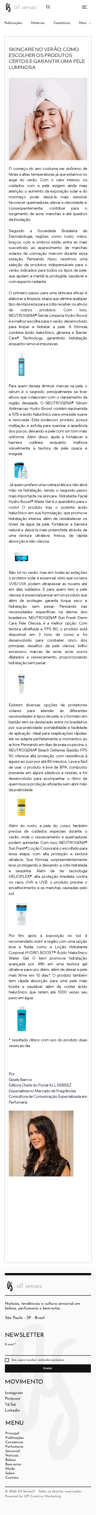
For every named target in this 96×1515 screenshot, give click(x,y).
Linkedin (12, 1410)
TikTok (10, 1405)
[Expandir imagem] (21, 365)
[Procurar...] (48, 7)
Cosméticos (62, 23)
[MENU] (77, 7)
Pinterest (12, 1399)
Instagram (14, 1393)
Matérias (38, 23)
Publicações (13, 23)
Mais (82, 23)
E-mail (10, 1344)
